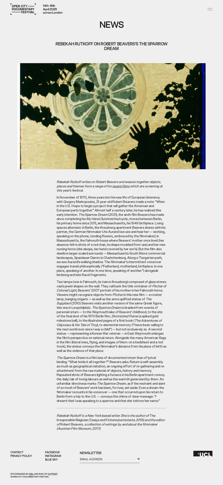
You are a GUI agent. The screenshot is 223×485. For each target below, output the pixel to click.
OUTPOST (53, 473)
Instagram (53, 456)
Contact (16, 452)
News (111, 24)
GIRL (31, 473)
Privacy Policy (21, 456)
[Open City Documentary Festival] (23, 9)
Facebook (52, 452)
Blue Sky (51, 459)
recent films (121, 186)
